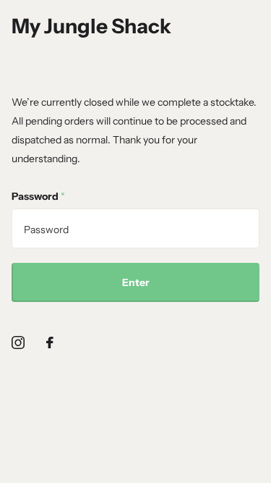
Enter (136, 282)
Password (38, 196)
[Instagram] (18, 342)
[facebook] (49, 342)
